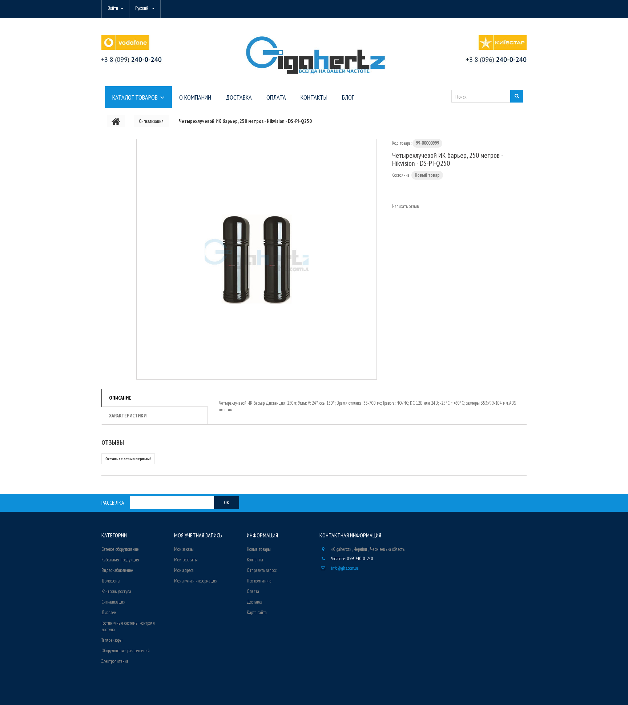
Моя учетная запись (198, 535)
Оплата (253, 591)
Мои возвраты (186, 560)
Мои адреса (184, 570)
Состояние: (401, 175)
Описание (120, 397)
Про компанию (259, 581)
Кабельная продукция (120, 560)
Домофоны (110, 581)
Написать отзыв (405, 206)
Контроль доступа (116, 591)
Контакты (255, 560)
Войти (113, 8)
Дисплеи (108, 612)
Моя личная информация (195, 581)
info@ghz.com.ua (345, 568)
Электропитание (115, 661)
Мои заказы (184, 549)
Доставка (254, 602)
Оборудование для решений (125, 651)
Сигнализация (113, 602)
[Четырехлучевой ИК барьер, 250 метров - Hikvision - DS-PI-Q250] (256, 259)
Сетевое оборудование (120, 549)
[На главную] (116, 121)
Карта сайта (257, 612)
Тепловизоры (111, 640)
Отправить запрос (262, 570)
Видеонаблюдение (117, 570)
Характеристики (127, 415)
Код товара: (401, 143)
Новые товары (259, 549)
